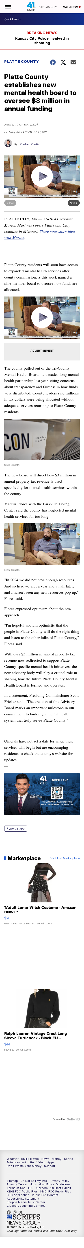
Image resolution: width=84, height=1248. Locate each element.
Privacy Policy (59, 1180)
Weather (13, 1158)
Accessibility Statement (23, 1198)
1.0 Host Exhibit (60, 1188)
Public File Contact (45, 1195)
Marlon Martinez (31, 144)
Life (31, 1162)
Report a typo (16, 828)
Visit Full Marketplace (65, 858)
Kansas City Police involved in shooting (42, 40)
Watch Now (71, 7)
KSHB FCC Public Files (22, 1191)
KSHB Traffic (30, 1158)
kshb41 (10, 1212)
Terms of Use (16, 1188)
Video (41, 1162)
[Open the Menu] (7, 6)
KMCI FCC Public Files (55, 1191)
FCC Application (18, 1195)
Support (49, 1166)
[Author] (8, 145)
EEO (31, 1188)
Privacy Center (17, 1184)
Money (56, 1158)
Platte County (21, 61)
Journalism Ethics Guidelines (50, 1184)
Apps (50, 1162)
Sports (68, 1158)
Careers (42, 1188)
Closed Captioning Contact (26, 1205)
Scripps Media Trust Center (26, 1202)
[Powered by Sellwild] (73, 1119)
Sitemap (12, 1180)
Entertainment (16, 1162)
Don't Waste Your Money (24, 1166)
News (45, 1158)
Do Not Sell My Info (34, 1180)
